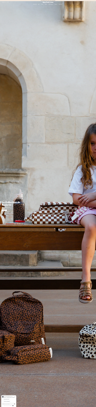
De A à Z (56, 4)
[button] (4, 210)
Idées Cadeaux (51, 4)
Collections (60, 4)
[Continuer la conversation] (14, 403)
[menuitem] (35, 4)
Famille (46, 4)
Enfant (42, 4)
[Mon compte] (92, 2)
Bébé (38, 4)
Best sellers (35, 4)
